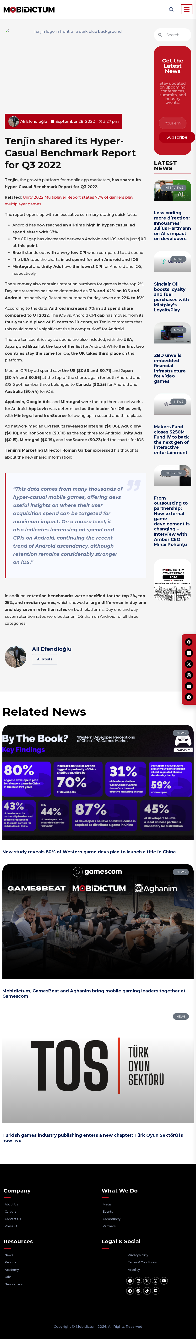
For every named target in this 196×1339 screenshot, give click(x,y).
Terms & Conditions (142, 1262)
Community (111, 1219)
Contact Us (13, 1219)
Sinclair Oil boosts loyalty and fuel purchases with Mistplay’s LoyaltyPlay (171, 297)
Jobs (8, 1277)
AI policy (134, 1269)
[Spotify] (138, 1291)
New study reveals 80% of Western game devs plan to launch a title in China (89, 852)
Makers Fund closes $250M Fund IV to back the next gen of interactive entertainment (171, 439)
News (9, 1255)
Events (108, 1211)
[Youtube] (164, 1281)
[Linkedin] (138, 1281)
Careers (10, 1211)
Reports (10, 1262)
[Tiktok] (147, 1291)
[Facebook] (130, 1281)
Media (107, 1204)
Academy (12, 1269)
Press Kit (11, 1226)
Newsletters (13, 1284)
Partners (109, 1226)
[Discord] (155, 1291)
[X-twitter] (147, 1281)
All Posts (44, 659)
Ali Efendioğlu (52, 649)
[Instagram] (155, 1281)
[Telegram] (130, 1291)
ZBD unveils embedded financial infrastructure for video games (170, 368)
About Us (11, 1204)
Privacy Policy (138, 1255)
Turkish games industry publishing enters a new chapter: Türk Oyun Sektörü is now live (92, 1138)
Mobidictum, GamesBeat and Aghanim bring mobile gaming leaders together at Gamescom (93, 993)
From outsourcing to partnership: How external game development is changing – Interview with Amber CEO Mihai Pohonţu (172, 521)
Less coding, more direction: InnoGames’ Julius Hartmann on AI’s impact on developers (172, 225)
